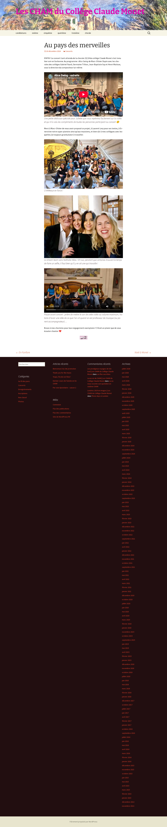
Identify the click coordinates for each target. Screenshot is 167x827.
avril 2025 (125, 429)
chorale (88, 33)
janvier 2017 (126, 725)
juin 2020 (125, 607)
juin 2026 (125, 373)
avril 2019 (125, 652)
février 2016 (126, 757)
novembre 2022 (128, 530)
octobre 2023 (127, 494)
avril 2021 (125, 579)
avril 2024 (125, 470)
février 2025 (126, 437)
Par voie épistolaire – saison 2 (64, 387)
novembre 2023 (128, 490)
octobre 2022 (127, 535)
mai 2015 (125, 782)
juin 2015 (125, 777)
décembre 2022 (128, 526)
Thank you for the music (62, 373)
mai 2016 (125, 745)
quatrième (62, 33)
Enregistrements (24, 389)
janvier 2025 (126, 441)
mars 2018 (126, 688)
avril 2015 (125, 786)
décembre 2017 (128, 701)
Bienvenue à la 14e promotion (64, 369)
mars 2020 (126, 620)
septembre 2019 (128, 640)
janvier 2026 (126, 393)
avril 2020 (125, 616)
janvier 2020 (126, 628)
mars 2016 (126, 753)
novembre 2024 (128, 450)
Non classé (22, 397)
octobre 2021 (127, 563)
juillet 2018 (126, 676)
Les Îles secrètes (103, 374)
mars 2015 (126, 790)
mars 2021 (126, 583)
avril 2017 (125, 717)
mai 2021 (125, 575)
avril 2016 (125, 749)
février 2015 (126, 794)
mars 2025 (126, 433)
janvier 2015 (126, 798)
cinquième (48, 33)
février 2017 (126, 721)
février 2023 (126, 518)
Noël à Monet (143, 352)
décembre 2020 (128, 595)
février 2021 (126, 587)
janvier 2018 (126, 696)
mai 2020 (125, 611)
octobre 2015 (127, 773)
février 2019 (126, 656)
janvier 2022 (126, 551)
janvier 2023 (126, 522)
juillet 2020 (126, 603)
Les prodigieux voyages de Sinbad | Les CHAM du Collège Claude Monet (100, 371)
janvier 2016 (126, 761)
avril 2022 (125, 547)
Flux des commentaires (62, 413)
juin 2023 (125, 502)
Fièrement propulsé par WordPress (83, 821)
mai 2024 (125, 466)
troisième (75, 33)
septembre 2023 (128, 498)
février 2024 (126, 478)
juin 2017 (125, 713)
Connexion (57, 404)
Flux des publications (61, 408)
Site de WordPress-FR (61, 417)
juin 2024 (125, 462)
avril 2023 (125, 510)
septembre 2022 (128, 539)
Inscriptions (22, 393)
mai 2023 (125, 506)
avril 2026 (125, 381)
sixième (35, 33)
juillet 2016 (126, 737)
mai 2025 (125, 425)
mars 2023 (126, 514)
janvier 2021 (126, 591)
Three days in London (100, 396)
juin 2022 (125, 543)
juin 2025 (125, 421)
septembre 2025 (128, 409)
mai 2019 (125, 648)
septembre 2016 (128, 733)
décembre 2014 (128, 802)
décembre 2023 (128, 486)
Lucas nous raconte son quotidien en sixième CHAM (100, 384)
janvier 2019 (126, 660)
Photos (21, 401)
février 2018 (126, 692)
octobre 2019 (127, 636)
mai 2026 (125, 377)
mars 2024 (126, 474)
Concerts (69, 51)
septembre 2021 (128, 567)
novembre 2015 (128, 769)
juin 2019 (125, 644)
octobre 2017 (127, 705)
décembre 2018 (128, 664)
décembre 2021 (128, 555)
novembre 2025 (128, 401)
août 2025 (126, 413)
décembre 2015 (128, 765)
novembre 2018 (128, 668)
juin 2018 (125, 680)
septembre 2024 (128, 454)
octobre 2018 (127, 672)
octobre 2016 (127, 729)
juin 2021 (125, 571)
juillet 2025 (126, 417)
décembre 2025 (128, 397)
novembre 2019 (128, 632)
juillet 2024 (126, 458)
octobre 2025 (127, 405)
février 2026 (126, 389)
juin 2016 (125, 741)
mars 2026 (126, 385)
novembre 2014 (128, 806)
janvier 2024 (126, 482)
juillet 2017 (126, 709)
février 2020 (126, 624)
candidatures (21, 33)
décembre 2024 (128, 445)
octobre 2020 (127, 599)
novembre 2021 (128, 559)
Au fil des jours (24, 381)
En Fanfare (23, 352)
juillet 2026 (126, 369)
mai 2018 (125, 684)
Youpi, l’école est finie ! (62, 377)
